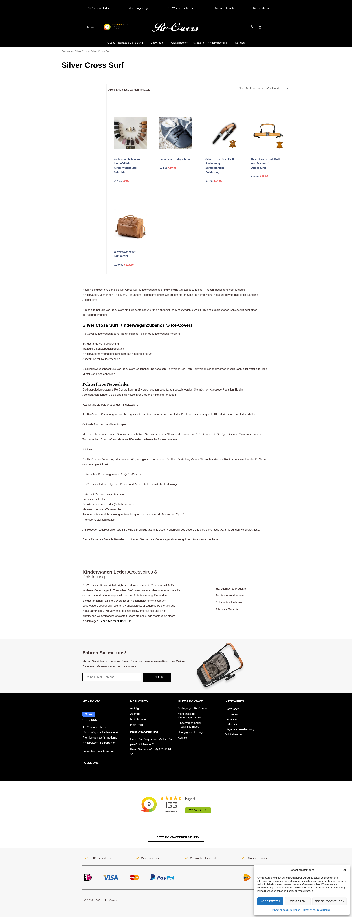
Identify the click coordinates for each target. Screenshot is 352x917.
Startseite (67, 51)
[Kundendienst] (250, 8)
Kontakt (182, 737)
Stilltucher (231, 724)
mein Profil (136, 724)
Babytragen (232, 708)
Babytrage (157, 42)
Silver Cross (82, 51)
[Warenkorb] (260, 27)
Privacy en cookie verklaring (286, 910)
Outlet (111, 42)
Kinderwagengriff (218, 42)
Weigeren (297, 901)
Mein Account (138, 719)
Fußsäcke (198, 42)
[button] (344, 870)
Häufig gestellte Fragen (191, 732)
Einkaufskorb (233, 714)
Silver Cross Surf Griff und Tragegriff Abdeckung (265, 163)
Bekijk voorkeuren (329, 901)
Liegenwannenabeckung (239, 729)
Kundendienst (261, 8)
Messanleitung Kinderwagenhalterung (191, 715)
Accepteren (270, 901)
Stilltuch (240, 42)
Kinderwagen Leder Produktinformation (189, 724)
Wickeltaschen (179, 42)
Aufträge (135, 708)
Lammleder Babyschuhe (175, 159)
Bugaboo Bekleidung (130, 42)
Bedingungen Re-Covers (192, 708)
